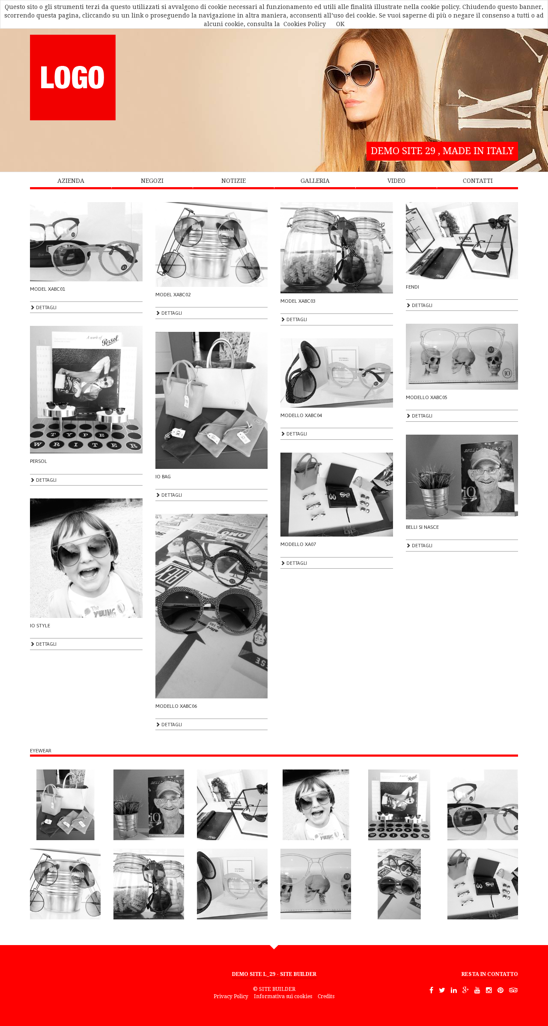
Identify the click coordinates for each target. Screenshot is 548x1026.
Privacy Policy (231, 996)
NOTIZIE (233, 180)
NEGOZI (152, 180)
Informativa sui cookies (283, 996)
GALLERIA (315, 180)
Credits (326, 996)
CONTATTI (478, 180)
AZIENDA (70, 180)
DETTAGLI (46, 307)
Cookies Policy (304, 24)
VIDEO (396, 180)
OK (340, 24)
